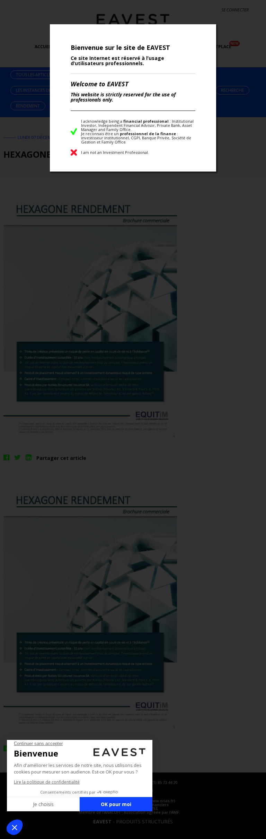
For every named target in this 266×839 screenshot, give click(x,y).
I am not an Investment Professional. (115, 152)
